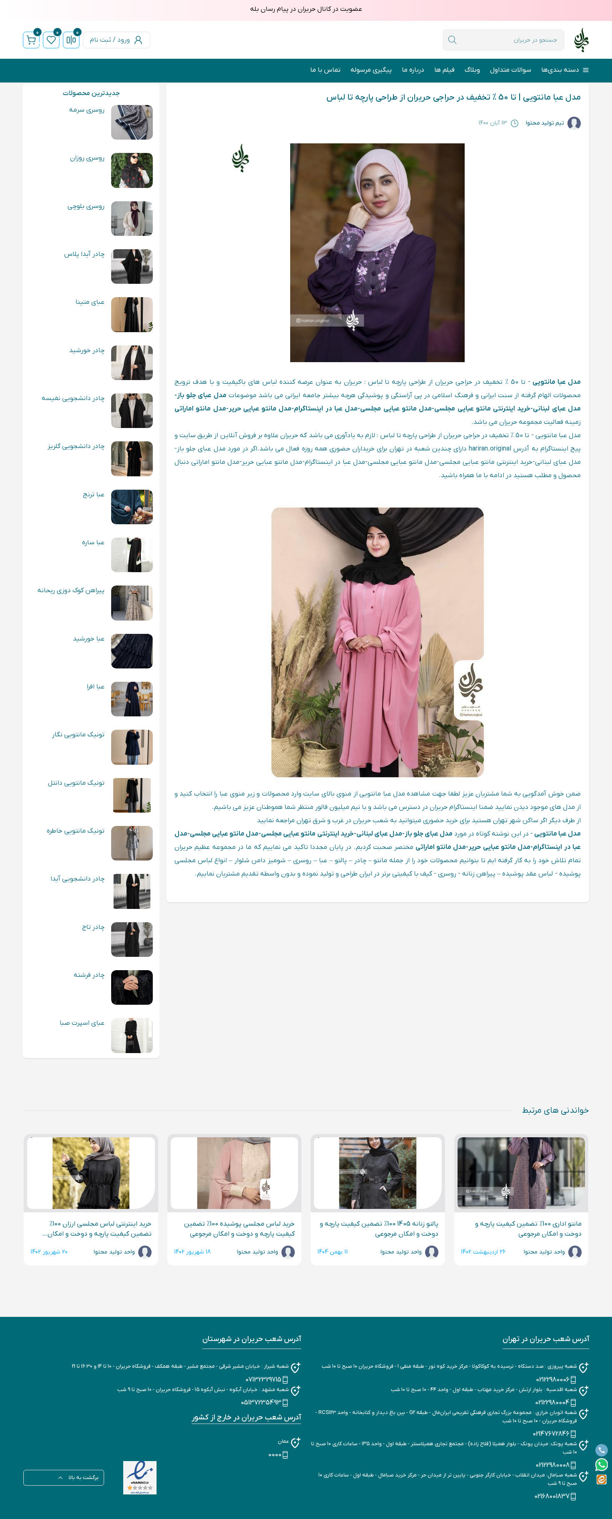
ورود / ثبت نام (110, 40)
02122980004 (552, 1403)
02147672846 (551, 1434)
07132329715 (263, 1380)
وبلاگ (472, 70)
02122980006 (553, 1380)
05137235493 (261, 1403)
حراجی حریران (453, 382)
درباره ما (413, 70)
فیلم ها (444, 70)
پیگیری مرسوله (371, 70)
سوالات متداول (510, 70)
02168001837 (552, 1496)
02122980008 (552, 1465)
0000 (274, 1455)
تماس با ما (325, 70)
